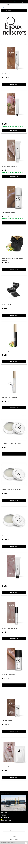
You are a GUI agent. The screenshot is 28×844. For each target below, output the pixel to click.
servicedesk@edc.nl (6, 820)
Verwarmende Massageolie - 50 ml (9, 674)
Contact (14, 836)
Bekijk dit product (14, 84)
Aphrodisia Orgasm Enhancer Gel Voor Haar (11, 351)
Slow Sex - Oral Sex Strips (7, 766)
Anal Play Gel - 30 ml (6, 582)
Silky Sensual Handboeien (7, 304)
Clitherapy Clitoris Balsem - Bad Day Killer (11, 489)
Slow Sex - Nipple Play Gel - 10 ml (9, 628)
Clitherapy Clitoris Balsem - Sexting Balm (11, 443)
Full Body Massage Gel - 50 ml (8, 212)
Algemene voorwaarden (14, 830)
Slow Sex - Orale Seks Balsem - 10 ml (10, 120)
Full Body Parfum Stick (7, 720)
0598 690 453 (6, 817)
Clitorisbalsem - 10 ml (7, 73)
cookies (14, 842)
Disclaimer (14, 833)
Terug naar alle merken (5, 7)
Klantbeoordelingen (14, 839)
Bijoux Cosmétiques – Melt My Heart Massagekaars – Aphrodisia (14, 259)
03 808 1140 (6, 819)
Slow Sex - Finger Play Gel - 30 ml (9, 166)
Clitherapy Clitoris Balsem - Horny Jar (10, 535)
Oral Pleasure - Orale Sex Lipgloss (9, 397)
